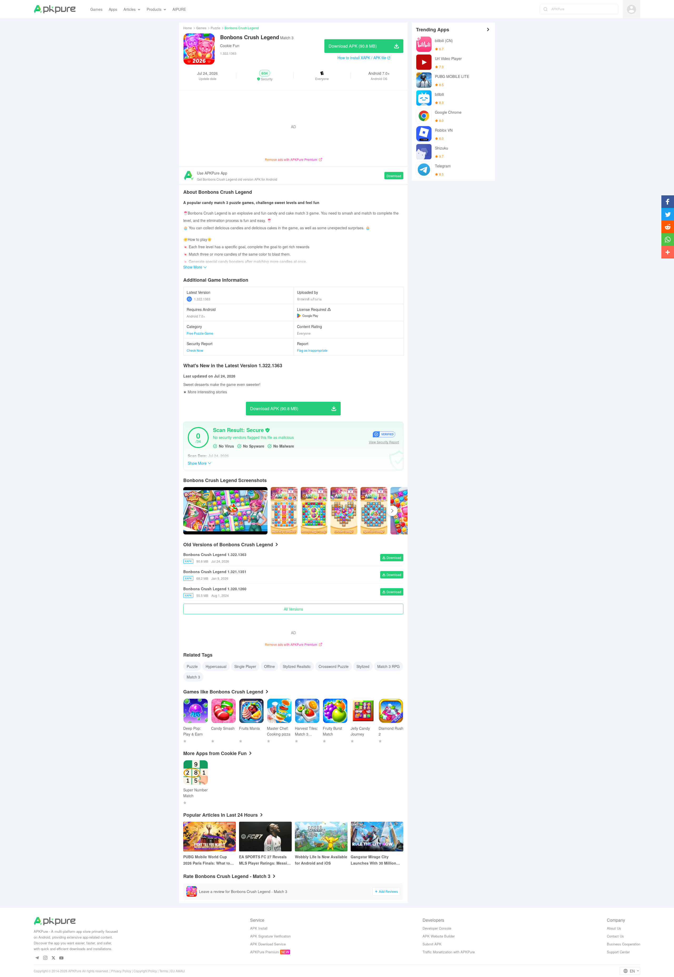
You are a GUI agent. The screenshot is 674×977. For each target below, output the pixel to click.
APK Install (258, 928)
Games (201, 28)
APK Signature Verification (270, 936)
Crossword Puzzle (334, 666)
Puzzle (215, 28)
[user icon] (631, 9)
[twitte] (53, 958)
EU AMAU (177, 971)
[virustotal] (267, 430)
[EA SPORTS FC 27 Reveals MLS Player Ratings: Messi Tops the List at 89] (265, 836)
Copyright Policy (145, 971)
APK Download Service (268, 943)
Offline (269, 666)
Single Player (245, 666)
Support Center (618, 951)
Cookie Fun (229, 45)
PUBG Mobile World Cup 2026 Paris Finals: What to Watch (206, 860)
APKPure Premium (264, 951)
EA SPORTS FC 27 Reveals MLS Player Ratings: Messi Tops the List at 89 (263, 860)
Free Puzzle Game (200, 333)
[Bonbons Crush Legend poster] (284, 510)
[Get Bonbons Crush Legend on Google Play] (307, 316)
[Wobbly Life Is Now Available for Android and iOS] (321, 836)
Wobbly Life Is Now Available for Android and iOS (321, 860)
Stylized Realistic (297, 666)
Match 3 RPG (388, 666)
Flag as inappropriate (312, 350)
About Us (614, 928)
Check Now (195, 350)
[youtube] (61, 958)
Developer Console (437, 928)
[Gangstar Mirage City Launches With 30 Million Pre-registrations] (377, 836)
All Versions (293, 609)
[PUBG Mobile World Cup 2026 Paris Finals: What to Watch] (209, 836)
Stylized (362, 666)
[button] (264, 75)
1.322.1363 (202, 299)
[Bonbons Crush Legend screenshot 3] (373, 510)
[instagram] (45, 958)
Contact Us (615, 936)
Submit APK (432, 943)
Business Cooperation (623, 943)
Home (187, 28)
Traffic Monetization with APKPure (449, 951)
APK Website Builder (439, 936)
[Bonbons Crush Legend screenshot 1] (314, 510)
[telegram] (37, 958)
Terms (163, 971)
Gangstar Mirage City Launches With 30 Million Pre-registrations (373, 860)
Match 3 (193, 677)
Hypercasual (216, 666)
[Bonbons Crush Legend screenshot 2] (343, 510)
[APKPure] (55, 9)
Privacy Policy (121, 971)
